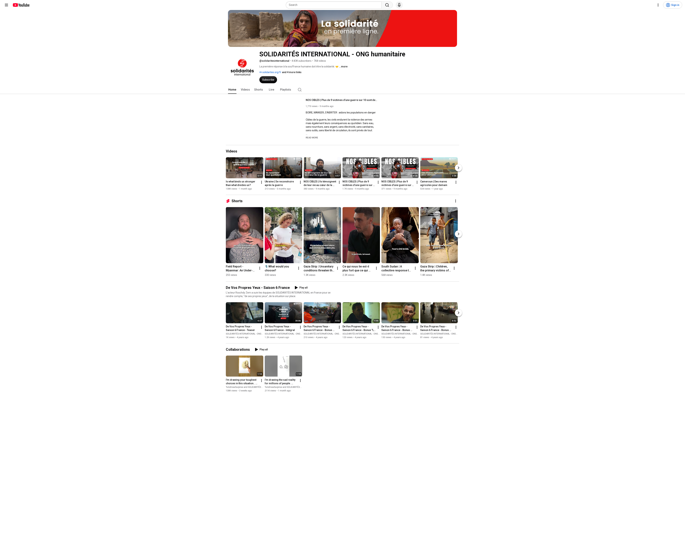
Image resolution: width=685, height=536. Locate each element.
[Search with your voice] (399, 5)
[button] (312, 137)
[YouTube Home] (21, 5)
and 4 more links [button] (291, 72)
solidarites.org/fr (271, 72)
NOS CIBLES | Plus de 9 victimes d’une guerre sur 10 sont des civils (341, 100)
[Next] (458, 167)
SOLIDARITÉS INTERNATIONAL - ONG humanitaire (250, 334)
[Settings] (658, 5)
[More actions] (261, 182)
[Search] (387, 5)
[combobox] (335, 5)
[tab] (232, 89)
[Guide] (6, 5)
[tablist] (342, 89)
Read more (312, 137)
